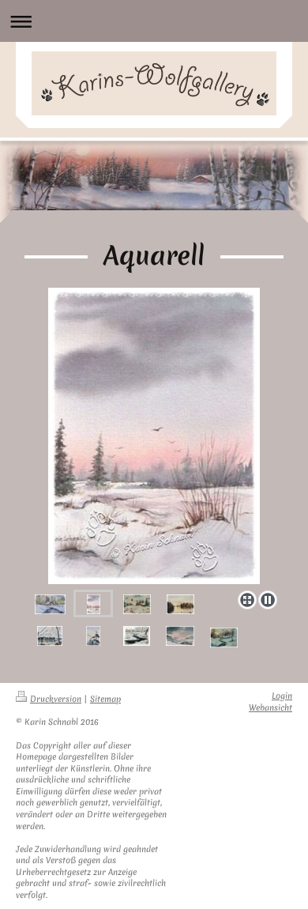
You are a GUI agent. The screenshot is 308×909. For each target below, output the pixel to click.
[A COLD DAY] (136, 635)
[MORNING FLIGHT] (224, 637)
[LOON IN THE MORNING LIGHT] (180, 604)
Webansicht (270, 708)
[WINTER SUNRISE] (154, 436)
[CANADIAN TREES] (93, 635)
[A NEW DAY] (137, 604)
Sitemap (105, 699)
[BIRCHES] (49, 635)
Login (282, 696)
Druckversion (55, 699)
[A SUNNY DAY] (180, 635)
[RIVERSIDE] (50, 604)
